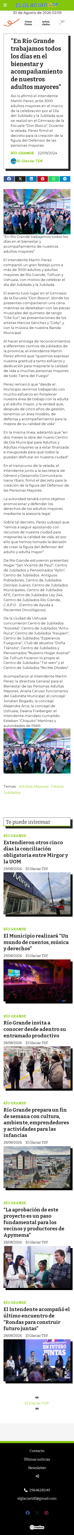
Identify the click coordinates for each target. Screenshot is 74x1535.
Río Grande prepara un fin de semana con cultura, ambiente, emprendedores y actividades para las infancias (36, 1122)
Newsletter (37, 1468)
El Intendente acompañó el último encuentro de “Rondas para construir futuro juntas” (36, 1318)
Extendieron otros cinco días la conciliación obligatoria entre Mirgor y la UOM (35, 852)
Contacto (37, 1451)
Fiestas (57, 786)
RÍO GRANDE (22, 153)
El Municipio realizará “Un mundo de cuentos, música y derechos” (36, 942)
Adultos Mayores (34, 786)
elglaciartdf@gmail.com (37, 1498)
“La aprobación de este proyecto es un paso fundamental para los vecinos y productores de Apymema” (33, 1222)
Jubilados (12, 792)
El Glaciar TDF (30, 161)
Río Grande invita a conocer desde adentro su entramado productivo (34, 1029)
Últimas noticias (37, 1459)
